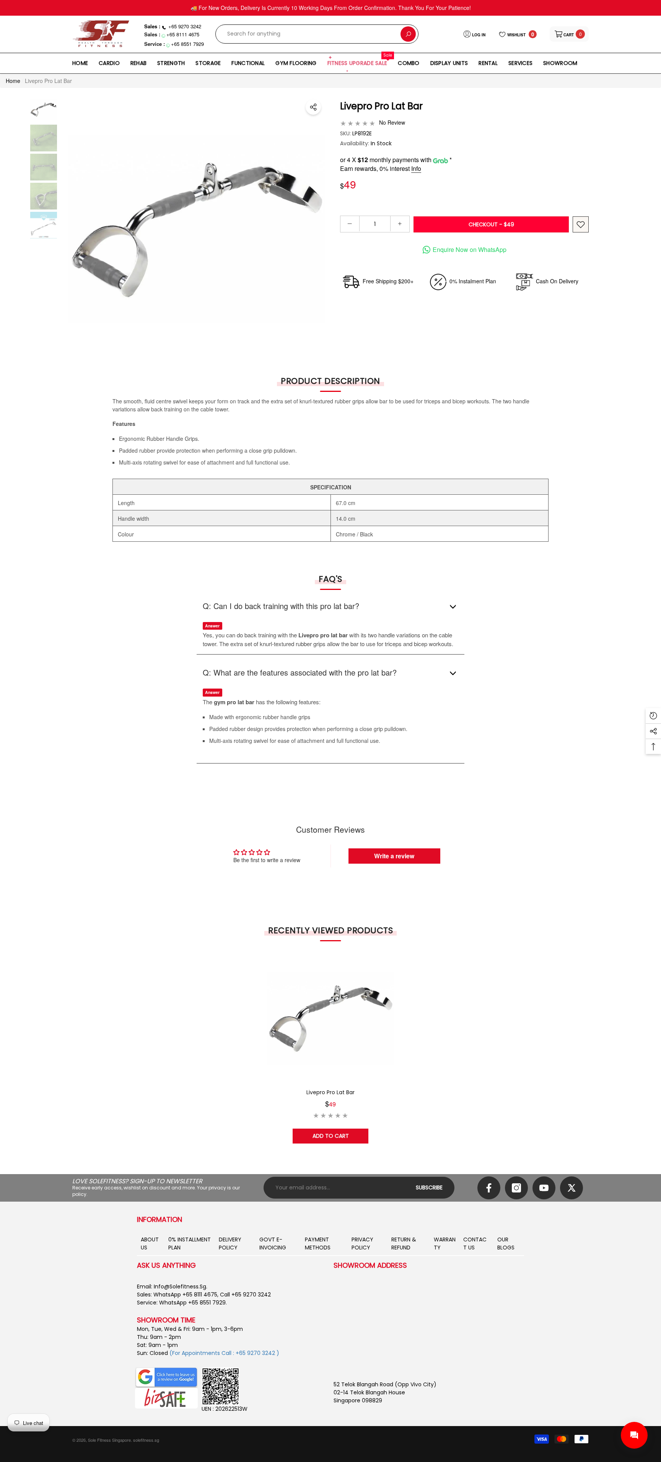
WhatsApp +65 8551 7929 (192, 1302)
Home (13, 80)
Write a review (394, 855)
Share (313, 107)
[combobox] (308, 34)
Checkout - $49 (491, 224)
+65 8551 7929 (187, 43)
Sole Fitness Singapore (109, 1440)
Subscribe (429, 1187)
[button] (569, 34)
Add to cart (331, 1136)
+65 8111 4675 (182, 34)
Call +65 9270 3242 (245, 1294)
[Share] (313, 107)
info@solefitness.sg (180, 1286)
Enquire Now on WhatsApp (469, 249)
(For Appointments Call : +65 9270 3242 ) (224, 1353)
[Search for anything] (316, 34)
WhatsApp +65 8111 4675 (185, 1294)
